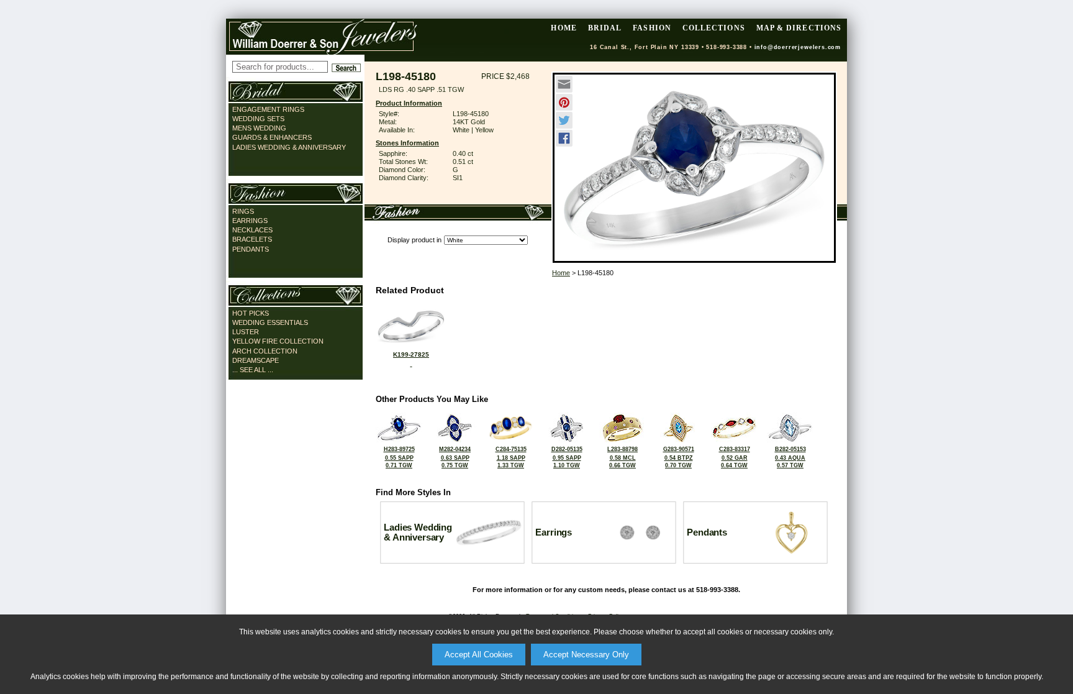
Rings (243, 211)
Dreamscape (255, 360)
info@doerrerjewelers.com (797, 47)
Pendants (250, 249)
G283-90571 (678, 457)
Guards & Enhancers (272, 137)
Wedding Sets (258, 118)
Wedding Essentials (270, 322)
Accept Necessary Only (586, 654)
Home (561, 272)
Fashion (652, 28)
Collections (713, 28)
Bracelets (252, 239)
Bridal (605, 28)
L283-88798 (622, 457)
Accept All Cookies (479, 654)
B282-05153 (790, 457)
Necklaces (252, 230)
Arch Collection (264, 351)
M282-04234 (455, 457)
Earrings (250, 220)
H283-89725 (399, 457)
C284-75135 (511, 457)
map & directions (798, 28)
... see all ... (252, 369)
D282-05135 (566, 457)
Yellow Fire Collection (278, 341)
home (563, 28)
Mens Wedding (259, 128)
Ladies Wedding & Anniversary (289, 147)
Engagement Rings (268, 109)
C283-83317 (734, 457)
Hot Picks (250, 313)
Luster (245, 332)
